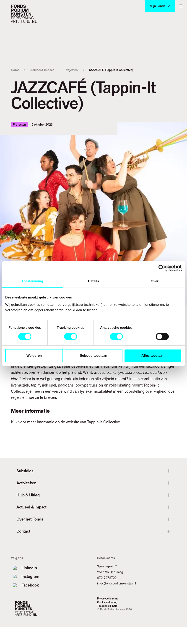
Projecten (71, 70)
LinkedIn (29, 567)
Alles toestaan (152, 355)
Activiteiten (26, 482)
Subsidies (24, 470)
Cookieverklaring (107, 602)
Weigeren (34, 355)
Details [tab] (93, 281)
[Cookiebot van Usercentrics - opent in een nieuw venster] (162, 268)
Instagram (30, 576)
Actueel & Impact (42, 70)
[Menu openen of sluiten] (181, 6)
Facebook (30, 585)
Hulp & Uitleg (28, 495)
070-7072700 (107, 578)
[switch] (70, 336)
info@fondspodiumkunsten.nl (116, 583)
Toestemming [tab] (32, 281)
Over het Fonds (29, 519)
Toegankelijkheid (107, 605)
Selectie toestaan (93, 355)
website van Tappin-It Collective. (93, 422)
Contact (23, 531)
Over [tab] (154, 281)
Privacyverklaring (107, 598)
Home (15, 70)
